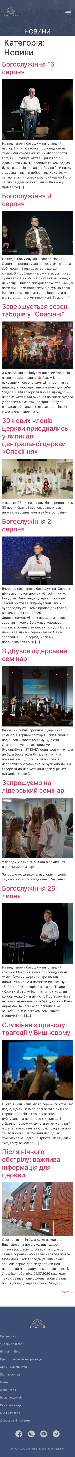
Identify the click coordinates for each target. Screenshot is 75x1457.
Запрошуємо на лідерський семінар (33, 786)
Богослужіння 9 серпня (26, 200)
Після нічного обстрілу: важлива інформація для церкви (31, 1163)
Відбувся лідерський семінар (34, 655)
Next (67, 1292)
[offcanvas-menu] (67, 13)
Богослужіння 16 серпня (28, 68)
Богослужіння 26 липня (28, 892)
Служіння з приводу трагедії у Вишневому (36, 1028)
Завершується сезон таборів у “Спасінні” (34, 310)
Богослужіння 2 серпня (26, 525)
